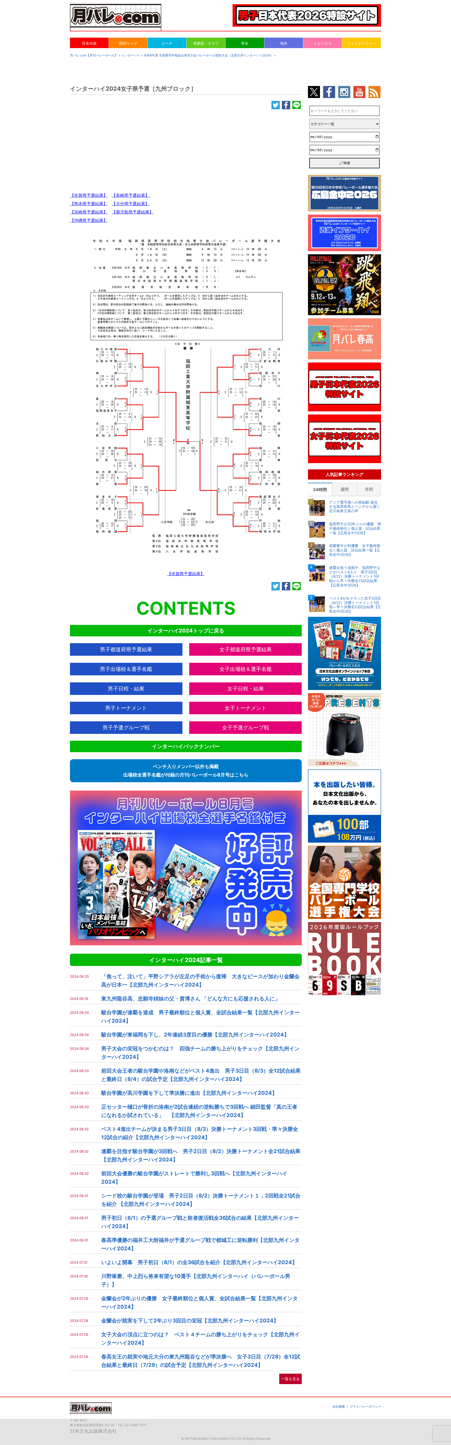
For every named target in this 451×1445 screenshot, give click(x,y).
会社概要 (339, 1406)
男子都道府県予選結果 (126, 649)
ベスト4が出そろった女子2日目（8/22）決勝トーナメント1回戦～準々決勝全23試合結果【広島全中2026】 (355, 604)
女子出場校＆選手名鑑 (245, 669)
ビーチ (167, 43)
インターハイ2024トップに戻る (185, 630)
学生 (244, 43)
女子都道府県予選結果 (245, 649)
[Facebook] (286, 106)
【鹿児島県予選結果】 (132, 212)
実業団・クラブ (206, 43)
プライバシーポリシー (365, 1406)
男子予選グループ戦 (126, 727)
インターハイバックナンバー (186, 746)
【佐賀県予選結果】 (89, 195)
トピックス (322, 43)
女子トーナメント (245, 708)
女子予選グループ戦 (245, 727)
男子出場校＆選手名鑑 (126, 669)
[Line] (296, 105)
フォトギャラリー (361, 43)
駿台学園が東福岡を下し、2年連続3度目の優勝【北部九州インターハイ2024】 (195, 1035)
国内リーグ (128, 43)
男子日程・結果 (126, 689)
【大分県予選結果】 (130, 203)
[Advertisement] (185, 147)
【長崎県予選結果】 (131, 195)
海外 (283, 43)
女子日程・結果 (245, 689)
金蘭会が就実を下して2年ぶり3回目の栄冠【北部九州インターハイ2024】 (190, 1320)
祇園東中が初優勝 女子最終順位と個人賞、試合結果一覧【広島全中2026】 (354, 550)
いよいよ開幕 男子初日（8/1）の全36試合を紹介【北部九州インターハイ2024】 (199, 1262)
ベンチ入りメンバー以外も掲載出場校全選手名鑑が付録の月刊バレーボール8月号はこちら (185, 771)
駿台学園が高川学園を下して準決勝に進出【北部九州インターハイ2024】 (189, 1093)
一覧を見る (290, 1379)
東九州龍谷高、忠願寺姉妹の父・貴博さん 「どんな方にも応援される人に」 (190, 998)
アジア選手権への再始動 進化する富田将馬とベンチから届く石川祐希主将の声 (354, 506)
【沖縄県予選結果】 (89, 220)
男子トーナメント (126, 708)
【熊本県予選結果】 (89, 203)
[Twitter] (275, 106)
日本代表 (89, 43)
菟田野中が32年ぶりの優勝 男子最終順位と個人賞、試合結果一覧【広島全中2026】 (355, 528)
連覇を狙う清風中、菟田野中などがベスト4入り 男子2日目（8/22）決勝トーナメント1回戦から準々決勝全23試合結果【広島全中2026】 (354, 576)
